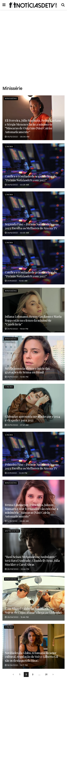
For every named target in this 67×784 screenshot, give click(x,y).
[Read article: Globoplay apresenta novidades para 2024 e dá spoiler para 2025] (33, 406)
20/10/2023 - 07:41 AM (17, 425)
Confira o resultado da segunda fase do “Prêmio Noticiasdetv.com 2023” (30, 178)
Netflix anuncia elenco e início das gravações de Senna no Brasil (27, 370)
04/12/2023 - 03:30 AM (18, 233)
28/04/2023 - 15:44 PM (18, 617)
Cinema (9, 147)
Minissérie (11, 99)
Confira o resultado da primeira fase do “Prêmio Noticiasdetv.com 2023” (31, 274)
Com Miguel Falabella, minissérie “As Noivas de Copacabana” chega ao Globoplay (33, 610)
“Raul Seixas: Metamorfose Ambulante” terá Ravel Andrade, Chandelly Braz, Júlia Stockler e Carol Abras (32, 560)
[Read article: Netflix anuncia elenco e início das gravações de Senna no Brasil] (33, 358)
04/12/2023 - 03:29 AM (18, 185)
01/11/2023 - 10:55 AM (17, 281)
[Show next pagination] (53, 674)
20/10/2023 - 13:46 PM (17, 377)
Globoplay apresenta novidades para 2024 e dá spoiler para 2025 (32, 418)
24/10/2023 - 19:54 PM (17, 329)
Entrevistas (12, 531)
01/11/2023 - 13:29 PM (17, 473)
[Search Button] (63, 5)
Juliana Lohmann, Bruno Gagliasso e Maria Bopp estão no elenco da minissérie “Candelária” (33, 320)
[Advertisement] (33, 47)
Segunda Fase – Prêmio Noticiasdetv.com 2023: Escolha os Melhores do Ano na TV (32, 226)
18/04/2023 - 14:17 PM (17, 665)
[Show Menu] (4, 5)
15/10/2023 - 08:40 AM (18, 521)
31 (46, 674)
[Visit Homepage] (33, 5)
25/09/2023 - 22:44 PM (18, 569)
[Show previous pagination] (13, 674)
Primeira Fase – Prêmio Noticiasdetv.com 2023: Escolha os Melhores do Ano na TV (32, 466)
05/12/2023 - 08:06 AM (18, 137)
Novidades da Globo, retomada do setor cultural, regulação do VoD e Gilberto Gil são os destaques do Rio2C (31, 657)
